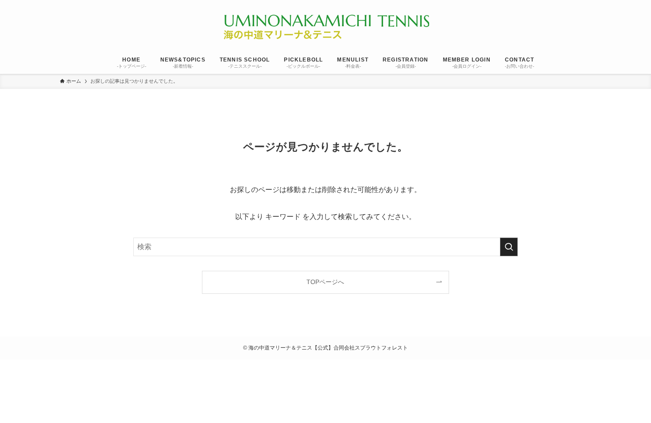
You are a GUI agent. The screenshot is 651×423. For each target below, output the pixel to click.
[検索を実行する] (509, 247)
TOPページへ (325, 281)
